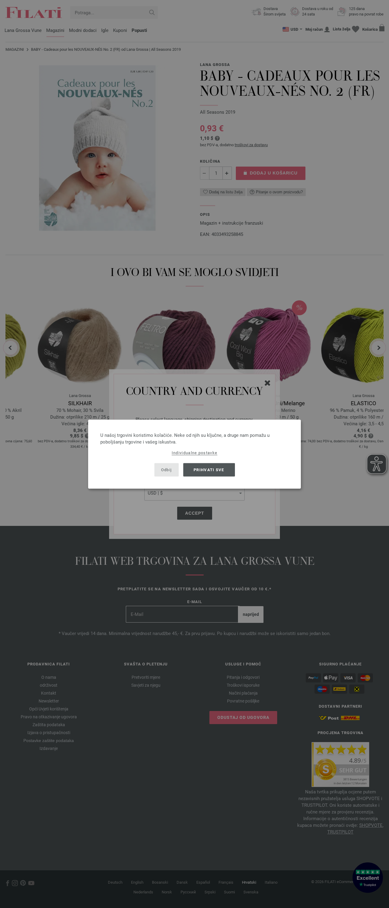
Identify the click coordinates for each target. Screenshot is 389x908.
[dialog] (194, 454)
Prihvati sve (209, 470)
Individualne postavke (194, 452)
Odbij (166, 470)
